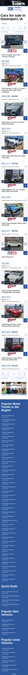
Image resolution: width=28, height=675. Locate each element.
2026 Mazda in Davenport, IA (8, 424)
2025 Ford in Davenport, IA (8, 492)
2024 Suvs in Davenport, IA (8, 475)
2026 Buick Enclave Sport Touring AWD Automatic (11, 325)
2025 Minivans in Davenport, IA (9, 571)
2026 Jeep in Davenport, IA (8, 429)
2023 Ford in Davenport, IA (8, 458)
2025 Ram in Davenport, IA (8, 479)
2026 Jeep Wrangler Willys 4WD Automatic (14, 224)
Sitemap (14, 673)
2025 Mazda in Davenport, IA (8, 559)
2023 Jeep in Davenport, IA (8, 508)
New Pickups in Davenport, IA (8, 625)
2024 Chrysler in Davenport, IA (8, 542)
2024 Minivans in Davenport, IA (9, 533)
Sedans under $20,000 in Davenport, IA (10, 596)
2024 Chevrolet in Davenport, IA (9, 567)
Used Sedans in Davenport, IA (8, 657)
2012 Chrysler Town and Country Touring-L (11, 55)
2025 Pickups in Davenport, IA (8, 496)
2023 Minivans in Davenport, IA (9, 563)
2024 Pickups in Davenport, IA (8, 462)
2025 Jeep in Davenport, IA (8, 445)
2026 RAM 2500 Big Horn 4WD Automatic (13, 157)
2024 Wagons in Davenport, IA (8, 512)
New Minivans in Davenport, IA (8, 633)
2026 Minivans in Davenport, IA (9, 487)
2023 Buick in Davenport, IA (8, 554)
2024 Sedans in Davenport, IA (8, 580)
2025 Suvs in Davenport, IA (8, 437)
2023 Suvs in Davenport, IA (8, 454)
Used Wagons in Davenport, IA (8, 661)
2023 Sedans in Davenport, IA (8, 529)
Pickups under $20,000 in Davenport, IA (10, 605)
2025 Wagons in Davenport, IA (8, 504)
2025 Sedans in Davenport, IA (8, 575)
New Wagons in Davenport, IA (8, 629)
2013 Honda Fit (7, 257)
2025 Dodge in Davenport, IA (8, 546)
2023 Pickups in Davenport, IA (8, 500)
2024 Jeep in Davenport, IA (8, 517)
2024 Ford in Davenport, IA (8, 466)
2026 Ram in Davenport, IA (8, 433)
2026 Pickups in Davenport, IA (8, 420)
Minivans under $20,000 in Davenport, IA (11, 601)
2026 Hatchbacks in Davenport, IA (9, 521)
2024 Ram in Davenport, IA (8, 538)
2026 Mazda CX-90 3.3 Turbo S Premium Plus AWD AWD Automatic (14, 90)
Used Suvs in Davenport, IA (8, 649)
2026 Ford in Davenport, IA (8, 441)
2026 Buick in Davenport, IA (8, 450)
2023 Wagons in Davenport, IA (8, 483)
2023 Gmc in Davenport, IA (8, 525)
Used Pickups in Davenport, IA (8, 653)
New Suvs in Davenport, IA (8, 620)
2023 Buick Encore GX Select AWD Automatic (13, 123)
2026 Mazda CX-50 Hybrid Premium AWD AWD (12, 359)
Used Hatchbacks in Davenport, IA (9, 670)
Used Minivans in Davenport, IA (9, 666)
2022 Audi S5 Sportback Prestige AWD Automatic (11, 291)
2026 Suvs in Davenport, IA (8, 416)
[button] (2, 41)
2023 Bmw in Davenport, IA (8, 550)
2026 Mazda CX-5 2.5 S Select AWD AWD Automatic (13, 190)
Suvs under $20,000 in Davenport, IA (10, 592)
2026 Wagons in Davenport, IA (8, 471)
